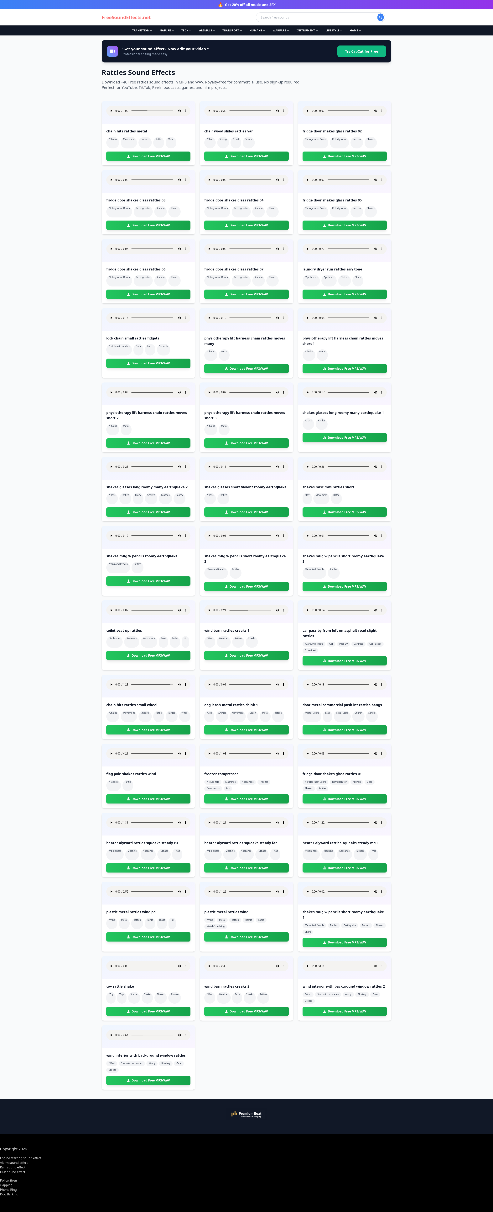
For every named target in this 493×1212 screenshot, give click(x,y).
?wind (210, 638)
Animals (205, 30)
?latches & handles (119, 346)
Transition (140, 30)
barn (237, 994)
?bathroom (114, 638)
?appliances (311, 277)
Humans (256, 30)
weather (223, 638)
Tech (185, 30)
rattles (321, 420)
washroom (149, 638)
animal (222, 712)
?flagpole (114, 781)
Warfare (279, 30)
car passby (375, 643)
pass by (343, 643)
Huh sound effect (12, 1172)
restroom (132, 638)
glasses (165, 495)
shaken (175, 994)
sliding (223, 139)
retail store (342, 712)
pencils (366, 925)
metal (171, 139)
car (331, 643)
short (308, 931)
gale (375, 994)
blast (162, 919)
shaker (134, 994)
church (358, 712)
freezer (264, 781)
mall (327, 712)
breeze (309, 1000)
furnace (164, 850)
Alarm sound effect (14, 1163)
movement (129, 139)
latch (150, 346)
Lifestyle (332, 30)
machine (132, 850)
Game (354, 30)
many (138, 495)
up (185, 638)
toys (121, 994)
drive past (310, 650)
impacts (145, 139)
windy (348, 994)
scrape (248, 139)
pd (172, 919)
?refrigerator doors (315, 139)
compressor (213, 788)
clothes (344, 277)
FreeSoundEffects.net (126, 17)
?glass (308, 420)
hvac (177, 850)
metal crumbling (216, 926)
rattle (159, 139)
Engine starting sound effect (20, 1158)
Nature (165, 30)
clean (358, 277)
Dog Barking (9, 1194)
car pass (358, 643)
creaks (252, 638)
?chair (210, 139)
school (372, 712)
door (138, 346)
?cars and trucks (314, 643)
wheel (184, 712)
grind (236, 139)
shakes (371, 139)
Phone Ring (8, 1190)
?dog (209, 712)
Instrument (306, 30)
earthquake (350, 925)
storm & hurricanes (328, 994)
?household (213, 781)
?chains (113, 139)
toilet (175, 638)
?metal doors (312, 712)
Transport (230, 30)
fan (228, 788)
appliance (329, 277)
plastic (248, 919)
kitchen (357, 139)
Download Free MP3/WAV (151, 156)
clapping (6, 1185)
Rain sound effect (12, 1167)
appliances (248, 781)
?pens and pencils (118, 564)
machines (230, 781)
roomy (179, 495)
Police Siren (8, 1180)
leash (253, 712)
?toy (307, 495)
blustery (362, 994)
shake (147, 994)
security (163, 346)
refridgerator (339, 139)
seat (163, 638)
